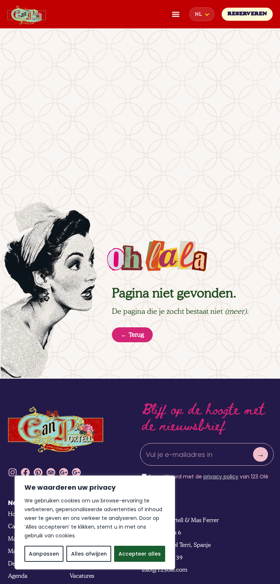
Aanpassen (44, 553)
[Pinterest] (38, 472)
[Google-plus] (63, 472)
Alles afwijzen (89, 553)
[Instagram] (12, 472)
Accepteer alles (139, 553)
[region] (95, 522)
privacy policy (220, 476)
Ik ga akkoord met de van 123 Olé (208, 476)
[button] (176, 14)
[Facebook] (25, 472)
